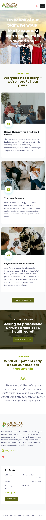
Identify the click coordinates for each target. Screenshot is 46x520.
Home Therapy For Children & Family (21, 133)
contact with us (23, 339)
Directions (11, 499)
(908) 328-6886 (11, 451)
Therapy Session (14, 198)
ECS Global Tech (36, 515)
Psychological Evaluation (19, 263)
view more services (23, 300)
